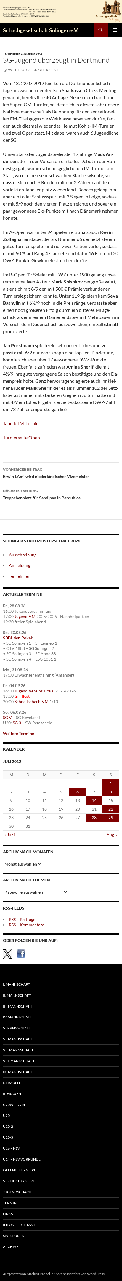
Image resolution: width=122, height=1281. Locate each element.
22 (110, 808)
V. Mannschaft (17, 1028)
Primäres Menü (115, 30)
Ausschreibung (22, 554)
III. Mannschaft (17, 1006)
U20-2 (8, 1126)
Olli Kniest (48, 70)
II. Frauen (12, 1093)
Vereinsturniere (19, 1181)
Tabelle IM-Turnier (21, 423)
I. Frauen (11, 1082)
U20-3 (8, 1137)
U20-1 (8, 1115)
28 (94, 817)
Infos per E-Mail (19, 1225)
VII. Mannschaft (18, 1050)
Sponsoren (13, 1235)
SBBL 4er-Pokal (17, 637)
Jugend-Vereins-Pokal (34, 690)
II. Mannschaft (17, 995)
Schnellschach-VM (32, 701)
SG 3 (17, 722)
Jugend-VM (25, 616)
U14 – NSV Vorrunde (22, 1159)
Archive (10, 1246)
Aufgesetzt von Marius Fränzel (26, 1274)
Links (8, 1214)
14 (94, 800)
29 (110, 817)
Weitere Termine (18, 733)
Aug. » (112, 834)
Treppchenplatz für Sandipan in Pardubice (42, 494)
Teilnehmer (19, 575)
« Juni (9, 834)
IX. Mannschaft (17, 1072)
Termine (11, 1203)
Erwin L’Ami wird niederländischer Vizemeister (46, 473)
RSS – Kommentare (26, 924)
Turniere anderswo (22, 53)
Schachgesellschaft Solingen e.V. (40, 30)
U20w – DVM (14, 1104)
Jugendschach (17, 1192)
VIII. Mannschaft (19, 1061)
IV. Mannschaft (17, 1017)
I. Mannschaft (16, 984)
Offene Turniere (19, 1170)
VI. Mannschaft (17, 1039)
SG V (7, 717)
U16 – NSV (11, 1148)
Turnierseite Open (21, 437)
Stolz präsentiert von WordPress (79, 1274)
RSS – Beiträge (22, 919)
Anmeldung (19, 565)
